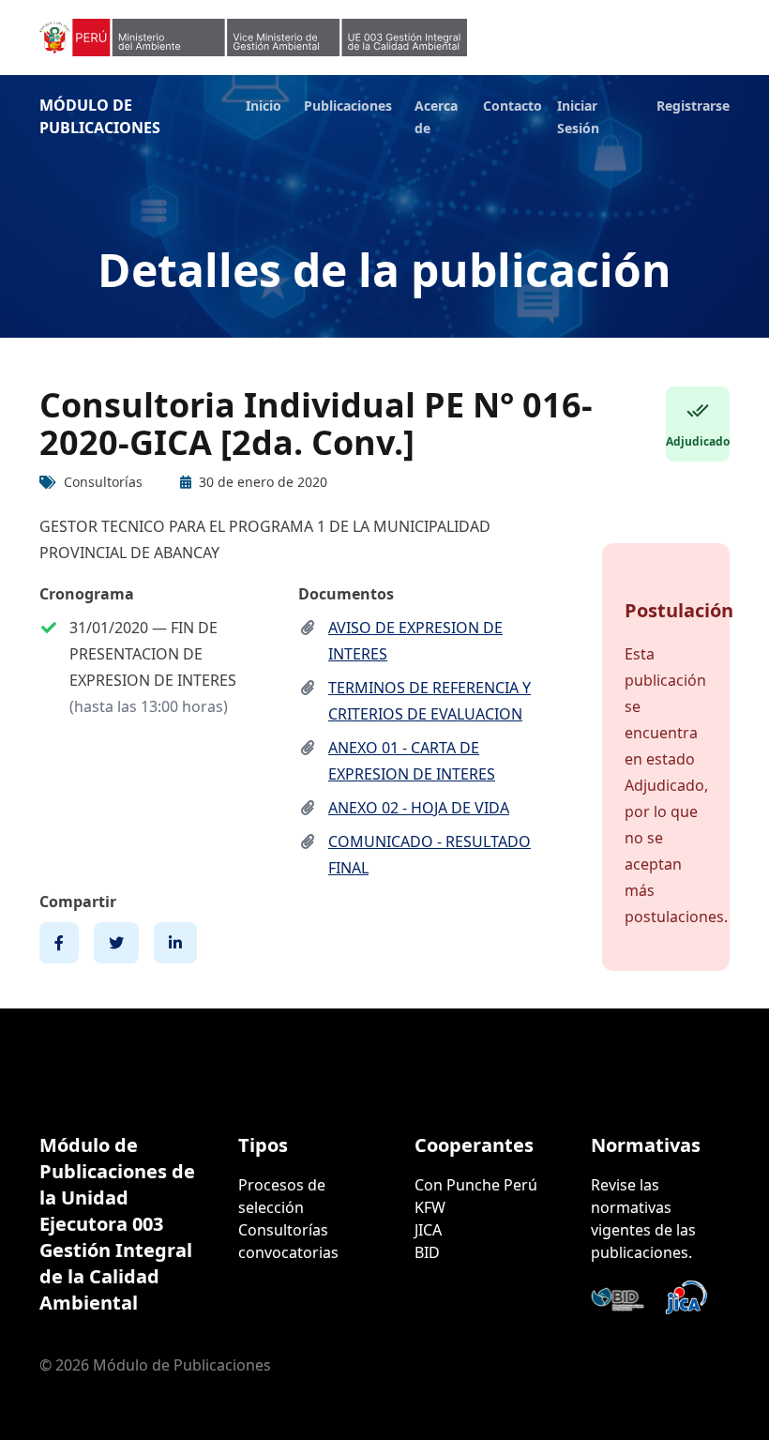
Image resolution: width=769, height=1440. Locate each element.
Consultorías (283, 1230)
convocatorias (288, 1252)
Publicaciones (348, 105)
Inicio (263, 105)
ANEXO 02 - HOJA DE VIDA (418, 807)
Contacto (512, 105)
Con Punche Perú (476, 1185)
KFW (430, 1207)
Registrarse (693, 105)
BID (427, 1252)
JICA (428, 1230)
